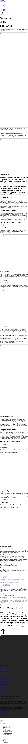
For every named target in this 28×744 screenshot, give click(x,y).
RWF (4, 9)
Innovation (5, 10)
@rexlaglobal (4, 671)
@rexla (2, 691)
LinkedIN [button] (2, 688)
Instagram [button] (2, 681)
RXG (4, 6)
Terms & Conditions (4, 717)
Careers (4, 7)
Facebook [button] (2, 668)
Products (4, 5)
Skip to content (3, 720)
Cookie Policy (3, 713)
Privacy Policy (3, 715)
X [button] (0, 675)
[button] (0, 721)
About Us (5, 4)
